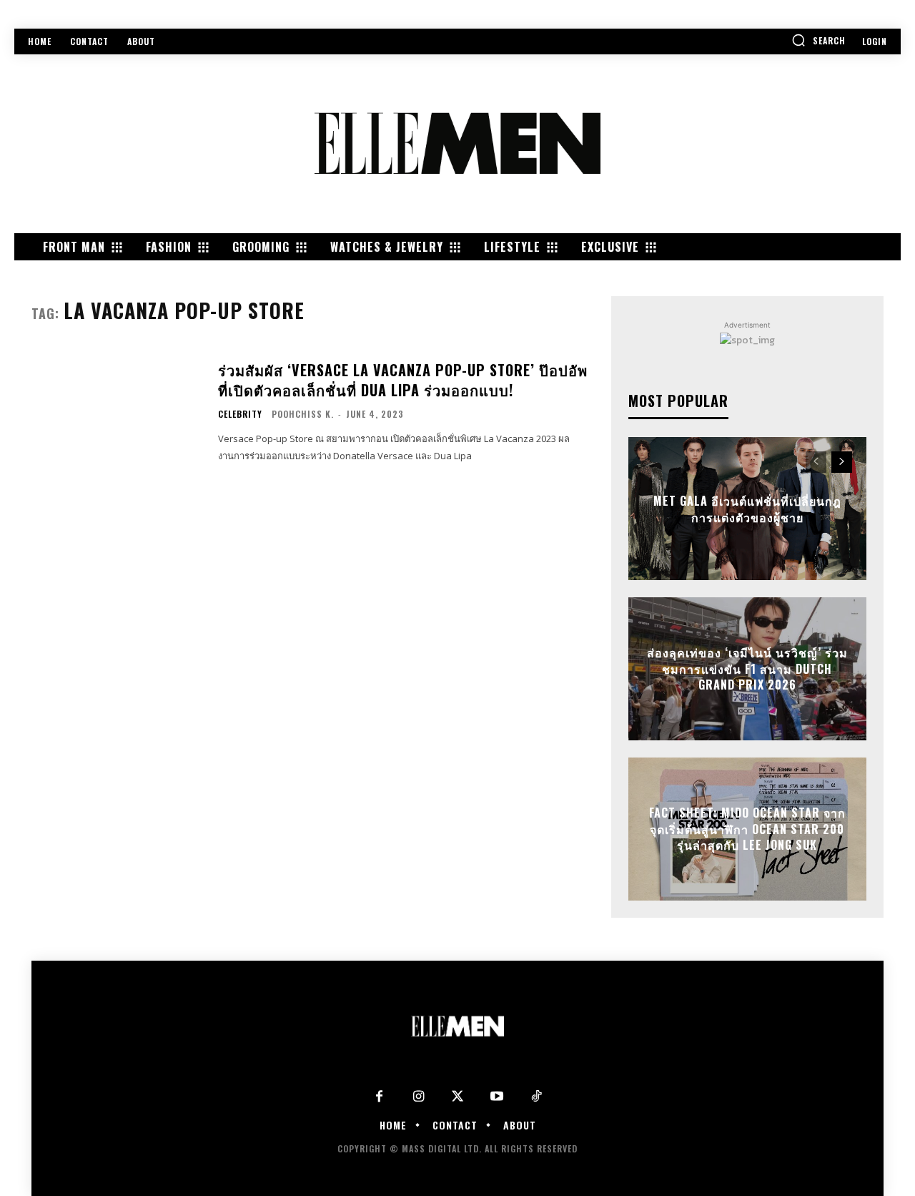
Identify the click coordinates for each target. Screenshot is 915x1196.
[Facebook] (379, 1097)
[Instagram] (418, 1097)
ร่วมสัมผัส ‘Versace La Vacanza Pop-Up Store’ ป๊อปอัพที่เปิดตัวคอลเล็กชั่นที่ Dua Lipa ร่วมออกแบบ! (403, 380)
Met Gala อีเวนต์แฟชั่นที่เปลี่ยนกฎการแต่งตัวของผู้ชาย (747, 508)
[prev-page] (816, 462)
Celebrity (240, 414)
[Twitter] (458, 1097)
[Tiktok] (536, 1097)
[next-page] (841, 462)
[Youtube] (497, 1097)
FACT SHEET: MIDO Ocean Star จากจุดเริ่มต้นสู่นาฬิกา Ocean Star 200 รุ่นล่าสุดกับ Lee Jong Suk (747, 829)
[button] (818, 40)
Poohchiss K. (303, 414)
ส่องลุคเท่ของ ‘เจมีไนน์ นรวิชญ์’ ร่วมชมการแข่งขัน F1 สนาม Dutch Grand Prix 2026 (747, 669)
